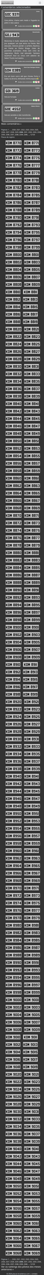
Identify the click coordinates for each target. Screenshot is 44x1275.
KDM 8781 (31, 180)
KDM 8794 (13, 232)
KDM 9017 (30, 1059)
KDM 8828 (13, 359)
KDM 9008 (13, 1029)
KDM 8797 (32, 240)
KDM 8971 (31, 888)
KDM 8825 (32, 344)
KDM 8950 (13, 813)
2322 (23, 130)
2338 (16, 135)
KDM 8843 (32, 411)
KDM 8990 (13, 962)
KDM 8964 (13, 865)
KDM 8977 (32, 910)
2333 (34, 132)
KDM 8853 (32, 448)
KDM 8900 (13, 627)
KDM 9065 (32, 1238)
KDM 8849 (32, 433)
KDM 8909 (32, 657)
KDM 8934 (13, 754)
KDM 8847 (32, 426)
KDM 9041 (31, 1149)
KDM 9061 (31, 1223)
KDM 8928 (13, 731)
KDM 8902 (13, 634)
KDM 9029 (32, 1104)
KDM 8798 (13, 247)
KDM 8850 (13, 441)
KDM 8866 (13, 500)
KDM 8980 (13, 925)
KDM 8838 (13, 396)
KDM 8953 (32, 821)
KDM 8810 (13, 292)
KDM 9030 (13, 1111)
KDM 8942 (13, 783)
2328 (12, 132)
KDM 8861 (31, 478)
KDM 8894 (13, 605)
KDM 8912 (13, 672)
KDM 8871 (31, 515)
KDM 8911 (30, 664)
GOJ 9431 (12, 35)
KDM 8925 (32, 716)
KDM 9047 (32, 1171)
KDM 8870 (13, 515)
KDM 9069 (32, 1253)
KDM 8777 (32, 165)
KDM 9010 (13, 1037)
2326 (3, 132)
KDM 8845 (32, 418)
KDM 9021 (31, 1074)
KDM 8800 (13, 254)
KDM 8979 (32, 918)
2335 (3, 135)
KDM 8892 (13, 597)
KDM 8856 (13, 463)
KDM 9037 (32, 1134)
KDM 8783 (32, 187)
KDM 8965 (32, 865)
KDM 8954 (13, 828)
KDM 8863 (32, 485)
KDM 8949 (32, 806)
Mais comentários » (11, 123)
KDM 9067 (32, 1245)
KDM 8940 (13, 776)
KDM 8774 (13, 158)
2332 (30, 132)
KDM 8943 (32, 783)
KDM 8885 (32, 567)
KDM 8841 (31, 403)
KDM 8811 (30, 292)
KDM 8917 (30, 687)
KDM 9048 (13, 1178)
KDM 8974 (13, 903)
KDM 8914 (13, 679)
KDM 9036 (13, 1134)
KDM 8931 (31, 739)
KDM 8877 (32, 538)
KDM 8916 (13, 687)
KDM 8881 (31, 552)
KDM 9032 (13, 1119)
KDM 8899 (32, 620)
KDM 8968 (13, 880)
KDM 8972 (13, 895)
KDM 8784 (13, 195)
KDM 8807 (32, 277)
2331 (25, 132)
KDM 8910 (13, 664)
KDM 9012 (13, 1044)
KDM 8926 (13, 724)
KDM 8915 (30, 679)
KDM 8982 (13, 933)
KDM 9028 (13, 1104)
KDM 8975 (32, 903)
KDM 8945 (32, 791)
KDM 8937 (32, 761)
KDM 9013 (30, 1044)
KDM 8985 (32, 940)
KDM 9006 (13, 1022)
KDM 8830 (13, 366)
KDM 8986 (13, 947)
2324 (32, 130)
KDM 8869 (32, 508)
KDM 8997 (32, 985)
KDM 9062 (13, 1231)
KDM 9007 (32, 1022)
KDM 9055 (32, 1201)
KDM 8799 (32, 247)
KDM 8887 (32, 575)
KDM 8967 (32, 873)
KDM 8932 (13, 746)
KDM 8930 (13, 739)
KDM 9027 (32, 1096)
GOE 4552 (12, 109)
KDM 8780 (13, 180)
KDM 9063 (32, 1231)
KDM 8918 (13, 694)
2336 (7, 135)
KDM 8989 (32, 955)
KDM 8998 (13, 992)
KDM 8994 (13, 977)
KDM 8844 (13, 418)
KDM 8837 (32, 389)
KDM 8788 (13, 210)
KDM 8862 (13, 485)
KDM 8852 (13, 448)
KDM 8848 (13, 433)
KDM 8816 (13, 314)
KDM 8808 (13, 284)
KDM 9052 (13, 1193)
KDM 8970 (13, 888)
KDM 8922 (13, 709)
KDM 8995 (32, 977)
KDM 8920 (13, 702)
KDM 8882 (13, 560)
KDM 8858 (13, 471)
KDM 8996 (13, 985)
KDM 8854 (13, 456)
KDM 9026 (13, 1096)
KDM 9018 (13, 1067)
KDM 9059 (32, 1216)
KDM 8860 (13, 478)
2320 (14, 130)
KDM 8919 (30, 694)
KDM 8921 (31, 702)
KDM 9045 (32, 1163)
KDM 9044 (13, 1163)
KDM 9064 (13, 1238)
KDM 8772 (13, 150)
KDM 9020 (13, 1074)
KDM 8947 (32, 798)
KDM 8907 (32, 649)
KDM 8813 (30, 299)
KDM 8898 (13, 620)
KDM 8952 (13, 821)
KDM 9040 (13, 1149)
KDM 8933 (32, 746)
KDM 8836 (13, 389)
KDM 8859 (32, 471)
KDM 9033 (32, 1119)
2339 (21, 135)
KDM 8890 (13, 590)
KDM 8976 (13, 910)
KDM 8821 (31, 329)
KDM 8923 (32, 709)
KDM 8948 (13, 806)
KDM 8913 (30, 672)
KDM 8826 (13, 351)
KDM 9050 (13, 1186)
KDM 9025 (32, 1089)
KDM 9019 (30, 1067)
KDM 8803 (32, 262)
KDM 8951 (31, 813)
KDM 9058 (13, 1216)
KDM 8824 (13, 344)
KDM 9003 (32, 1007)
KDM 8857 (32, 463)
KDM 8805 (32, 269)
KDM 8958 (13, 843)
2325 (36, 130)
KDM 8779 (32, 172)
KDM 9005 (32, 1014)
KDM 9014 (13, 1052)
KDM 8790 (13, 217)
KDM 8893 (32, 597)
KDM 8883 (32, 560)
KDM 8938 (13, 769)
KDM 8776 (13, 165)
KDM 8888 (13, 582)
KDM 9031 (31, 1111)
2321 (18, 130)
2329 (16, 132)
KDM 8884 (13, 567)
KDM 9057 (32, 1208)
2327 (7, 132)
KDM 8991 (31, 962)
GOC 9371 (12, 14)
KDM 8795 (32, 232)
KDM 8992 (13, 970)
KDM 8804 (13, 269)
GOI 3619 (12, 91)
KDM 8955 (32, 828)
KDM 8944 (13, 791)
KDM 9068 (13, 1253)
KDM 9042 (13, 1156)
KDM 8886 (13, 575)
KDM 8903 (32, 634)
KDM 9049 (32, 1178)
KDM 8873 (32, 523)
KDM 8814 (13, 307)
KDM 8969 (32, 880)
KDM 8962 (13, 858)
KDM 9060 (13, 1223)
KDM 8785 (32, 195)
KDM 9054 (13, 1201)
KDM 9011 (30, 1037)
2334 (39, 132)
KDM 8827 (32, 351)
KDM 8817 (30, 314)
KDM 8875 (32, 530)
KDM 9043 (32, 1156)
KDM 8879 (32, 545)
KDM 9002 (13, 1007)
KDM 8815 (30, 307)
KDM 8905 (32, 642)
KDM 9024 (13, 1089)
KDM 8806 (13, 277)
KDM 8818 (13, 321)
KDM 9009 (32, 1029)
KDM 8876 (13, 538)
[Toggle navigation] (40, 3)
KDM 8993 (32, 970)
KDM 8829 (32, 359)
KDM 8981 (31, 925)
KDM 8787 (32, 202)
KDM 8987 (32, 947)
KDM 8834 (13, 381)
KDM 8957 (32, 836)
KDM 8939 (32, 769)
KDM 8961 (31, 851)
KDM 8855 (32, 456)
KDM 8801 (31, 254)
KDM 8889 (32, 582)
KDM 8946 (13, 798)
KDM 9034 (13, 1126)
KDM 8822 (13, 336)
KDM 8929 (32, 731)
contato (34, 1274)
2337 (12, 135)
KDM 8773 (32, 150)
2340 (25, 135)
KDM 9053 (32, 1193)
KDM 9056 (13, 1208)
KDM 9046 (13, 1171)
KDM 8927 (32, 724)
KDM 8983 (32, 933)
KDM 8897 (32, 612)
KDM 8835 (32, 381)
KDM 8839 (32, 396)
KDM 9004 (13, 1014)
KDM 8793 (32, 225)
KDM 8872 (13, 523)
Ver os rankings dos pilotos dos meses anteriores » (21, 1268)
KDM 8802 (13, 262)
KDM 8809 (32, 284)
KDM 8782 (13, 187)
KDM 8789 (32, 210)
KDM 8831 (31, 366)
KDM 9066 (13, 1245)
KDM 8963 (32, 858)
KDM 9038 (13, 1141)
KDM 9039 (32, 1141)
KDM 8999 (32, 992)
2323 (27, 130)
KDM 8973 (32, 895)
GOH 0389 (12, 70)
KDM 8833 (32, 374)
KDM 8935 (32, 754)
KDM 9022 (13, 1082)
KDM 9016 (13, 1059)
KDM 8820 (13, 329)
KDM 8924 (13, 716)
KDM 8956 (13, 836)
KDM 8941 (31, 776)
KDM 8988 (13, 955)
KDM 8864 (13, 493)
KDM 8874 (13, 530)
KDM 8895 (32, 605)
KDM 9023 (32, 1082)
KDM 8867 (32, 500)
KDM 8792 (13, 225)
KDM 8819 (30, 321)
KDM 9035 (32, 1126)
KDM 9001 (31, 1000)
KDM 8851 (31, 441)
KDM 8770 (13, 143)
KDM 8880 (13, 552)
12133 (32, 135)
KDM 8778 (13, 172)
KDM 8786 (13, 202)
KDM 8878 (13, 545)
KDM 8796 (13, 240)
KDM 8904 (13, 642)
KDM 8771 (31, 143)
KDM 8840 (13, 403)
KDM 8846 (13, 426)
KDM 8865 (32, 493)
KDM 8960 (13, 851)
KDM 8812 (13, 299)
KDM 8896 (13, 612)
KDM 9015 (30, 1052)
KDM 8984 (13, 940)
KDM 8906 (13, 649)
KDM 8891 (31, 590)
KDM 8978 (13, 918)
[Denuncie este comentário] (16, 26)
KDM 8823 (32, 336)
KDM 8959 (32, 843)
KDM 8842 (13, 411)
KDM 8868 (13, 508)
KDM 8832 (13, 374)
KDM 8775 (32, 158)
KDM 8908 (13, 657)
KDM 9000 (13, 1000)
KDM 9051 (31, 1186)
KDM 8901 (31, 627)
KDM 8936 (13, 761)
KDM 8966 (13, 873)
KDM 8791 (31, 217)
